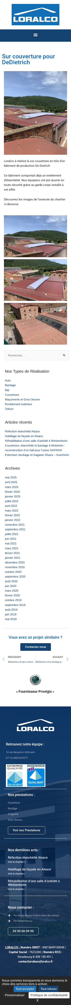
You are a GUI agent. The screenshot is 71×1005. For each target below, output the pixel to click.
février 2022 (12, 515)
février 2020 (12, 595)
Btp (7, 390)
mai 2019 (11, 619)
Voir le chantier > (16, 862)
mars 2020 (11, 590)
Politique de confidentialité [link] (49, 995)
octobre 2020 (13, 571)
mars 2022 (11, 510)
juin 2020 (10, 586)
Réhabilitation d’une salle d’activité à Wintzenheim (36, 440)
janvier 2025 (12, 496)
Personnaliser (14, 995)
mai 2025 (11, 477)
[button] (35, 34)
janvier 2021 (12, 557)
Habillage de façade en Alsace (24, 436)
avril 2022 (11, 505)
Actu (8, 380)
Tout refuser (48, 989)
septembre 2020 (15, 576)
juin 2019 (10, 614)
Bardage (10, 385)
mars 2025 (11, 487)
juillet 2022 (11, 501)
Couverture (12, 394)
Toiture (9, 408)
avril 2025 (11, 482)
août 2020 (11, 581)
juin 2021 (10, 538)
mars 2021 (11, 548)
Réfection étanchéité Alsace (22, 431)
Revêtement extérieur (18, 404)
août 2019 (11, 609)
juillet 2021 (11, 534)
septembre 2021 (15, 529)
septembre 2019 (15, 605)
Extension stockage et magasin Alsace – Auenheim (37, 454)
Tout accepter (25, 989)
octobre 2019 (13, 600)
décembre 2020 (15, 562)
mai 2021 (11, 543)
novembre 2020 (15, 567)
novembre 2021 (15, 524)
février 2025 (12, 491)
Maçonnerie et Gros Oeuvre (22, 399)
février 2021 (12, 553)
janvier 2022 (12, 520)
